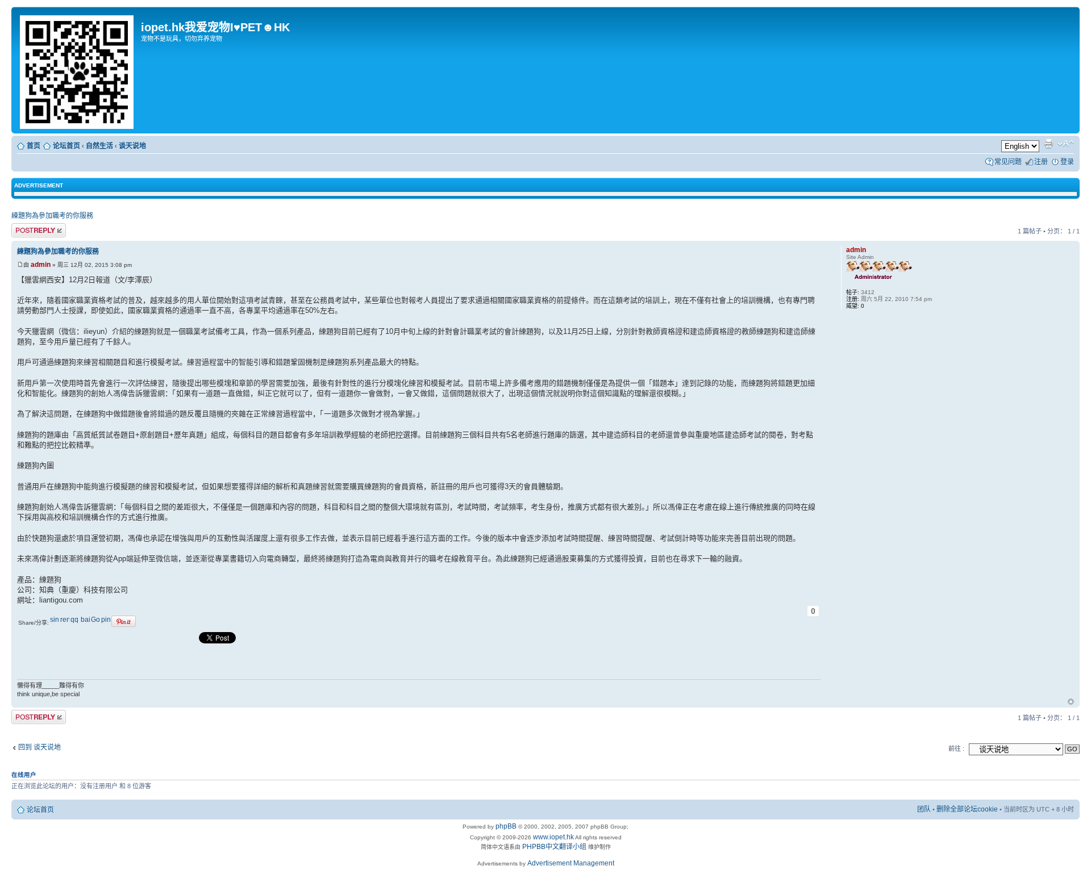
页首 (1071, 702)
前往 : (956, 748)
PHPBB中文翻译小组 (554, 847)
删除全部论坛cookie (967, 809)
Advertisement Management (570, 863)
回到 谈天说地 (39, 747)
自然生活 (99, 146)
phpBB (506, 826)
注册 (1041, 162)
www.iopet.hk (552, 837)
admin (41, 265)
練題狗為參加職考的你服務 (52, 216)
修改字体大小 (1065, 144)
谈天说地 (132, 146)
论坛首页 (66, 146)
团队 (924, 809)
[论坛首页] (77, 70)
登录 (1067, 162)
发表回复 (25, 229)
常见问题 (1008, 162)
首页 (33, 146)
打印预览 (1048, 144)
